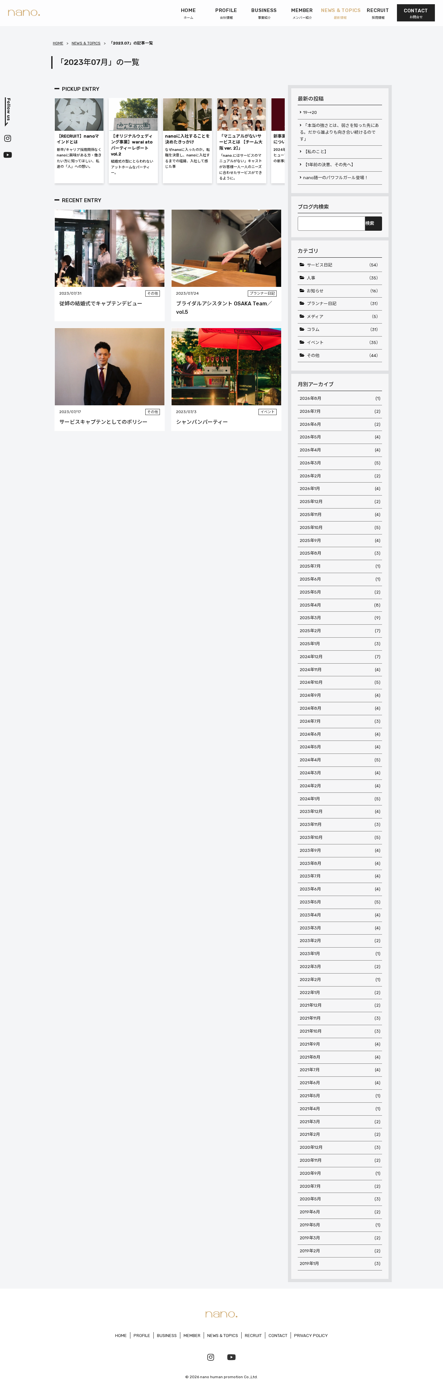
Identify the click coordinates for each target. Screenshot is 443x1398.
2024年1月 (340, 798)
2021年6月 (340, 1082)
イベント (343, 342)
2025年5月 (340, 592)
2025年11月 (340, 514)
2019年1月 (340, 1263)
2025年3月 (340, 617)
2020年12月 (340, 1147)
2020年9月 (340, 1173)
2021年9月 (340, 1044)
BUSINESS (167, 1335)
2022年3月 (340, 966)
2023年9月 (340, 850)
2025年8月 (340, 553)
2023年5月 (340, 902)
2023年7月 (340, 876)
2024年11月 (340, 669)
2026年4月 (340, 450)
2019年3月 (340, 1237)
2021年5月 (340, 1095)
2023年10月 (340, 837)
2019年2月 (340, 1250)
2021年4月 (340, 1108)
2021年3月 (340, 1121)
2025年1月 (340, 643)
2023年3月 (340, 928)
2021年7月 (340, 1069)
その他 (343, 355)
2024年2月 (340, 785)
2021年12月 (340, 1005)
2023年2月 (340, 940)
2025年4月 (340, 605)
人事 (343, 278)
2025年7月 (340, 566)
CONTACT (278, 1335)
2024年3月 (340, 772)
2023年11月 (340, 824)
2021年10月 (340, 1031)
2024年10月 (340, 682)
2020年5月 (340, 1198)
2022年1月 (340, 992)
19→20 (310, 112)
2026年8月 (340, 398)
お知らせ (343, 290)
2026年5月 (340, 437)
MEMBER (192, 1335)
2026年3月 (340, 462)
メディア (343, 316)
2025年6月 (340, 579)
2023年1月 (340, 953)
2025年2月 (340, 630)
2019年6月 (340, 1211)
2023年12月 (340, 811)
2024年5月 (340, 746)
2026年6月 (340, 424)
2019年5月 (340, 1224)
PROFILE (142, 1335)
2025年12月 (340, 501)
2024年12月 (340, 656)
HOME (58, 43)
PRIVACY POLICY (311, 1335)
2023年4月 (340, 915)
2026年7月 (340, 411)
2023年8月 (340, 863)
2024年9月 (340, 695)
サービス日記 (343, 265)
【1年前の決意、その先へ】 (329, 164)
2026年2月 (340, 475)
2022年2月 (340, 979)
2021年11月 (340, 1018)
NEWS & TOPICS (86, 43)
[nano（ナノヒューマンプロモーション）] (24, 13)
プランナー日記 (343, 303)
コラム (343, 329)
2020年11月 (340, 1160)
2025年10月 (340, 527)
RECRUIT (253, 1335)
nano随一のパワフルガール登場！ (335, 177)
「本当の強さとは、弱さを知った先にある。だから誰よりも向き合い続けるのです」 (339, 132)
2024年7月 (340, 721)
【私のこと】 (316, 151)
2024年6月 (340, 734)
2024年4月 (340, 759)
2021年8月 (340, 1057)
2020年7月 (340, 1186)
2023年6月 (340, 889)
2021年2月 (340, 1134)
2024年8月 (340, 708)
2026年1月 (340, 488)
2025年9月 (340, 540)
